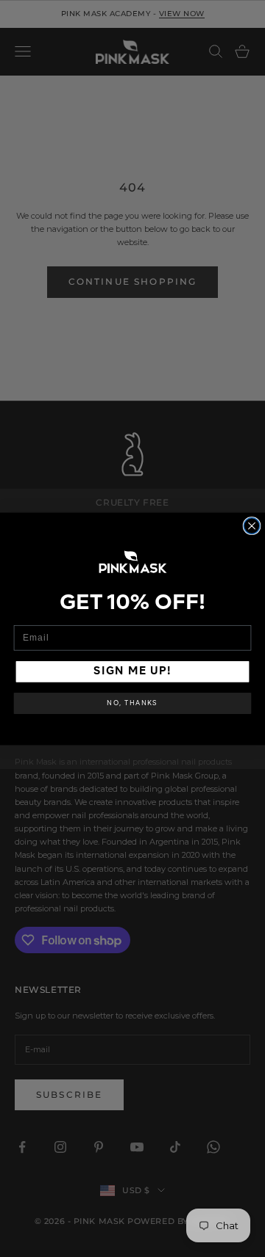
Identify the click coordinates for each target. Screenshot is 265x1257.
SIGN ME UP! (132, 671)
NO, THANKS (132, 703)
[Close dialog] (252, 525)
